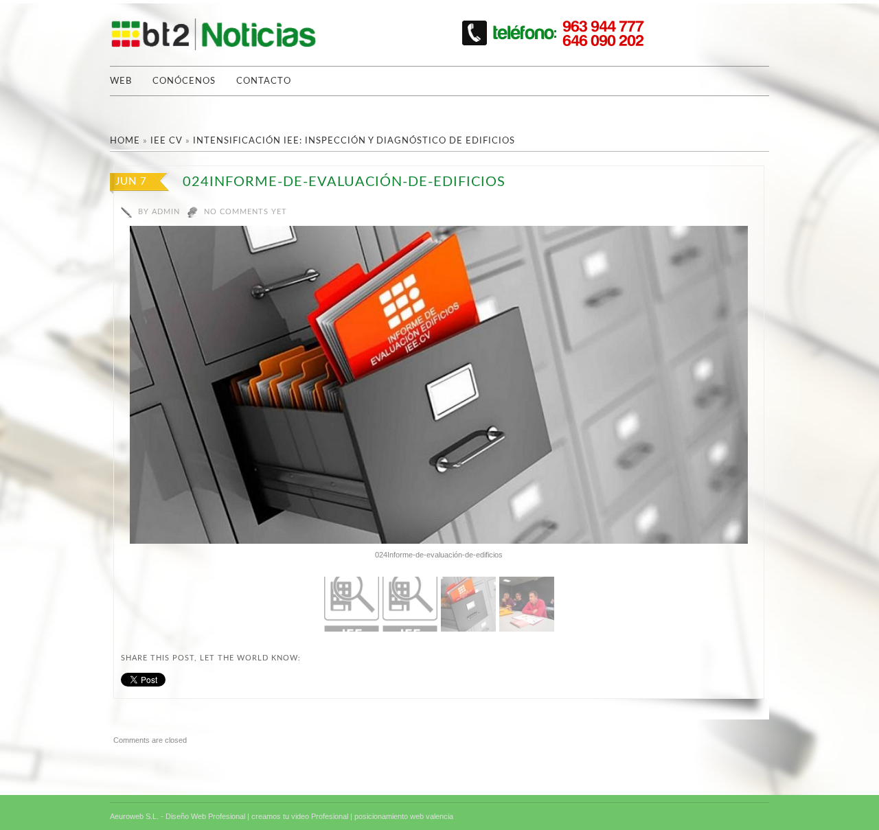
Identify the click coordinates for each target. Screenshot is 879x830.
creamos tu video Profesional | (301, 816)
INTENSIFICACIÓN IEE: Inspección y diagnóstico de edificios (354, 141)
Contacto (263, 81)
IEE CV (166, 141)
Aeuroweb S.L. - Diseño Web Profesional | (179, 816)
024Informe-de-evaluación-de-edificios (344, 182)
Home (125, 141)
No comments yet (245, 212)
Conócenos (184, 81)
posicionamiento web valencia (403, 816)
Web (121, 81)
